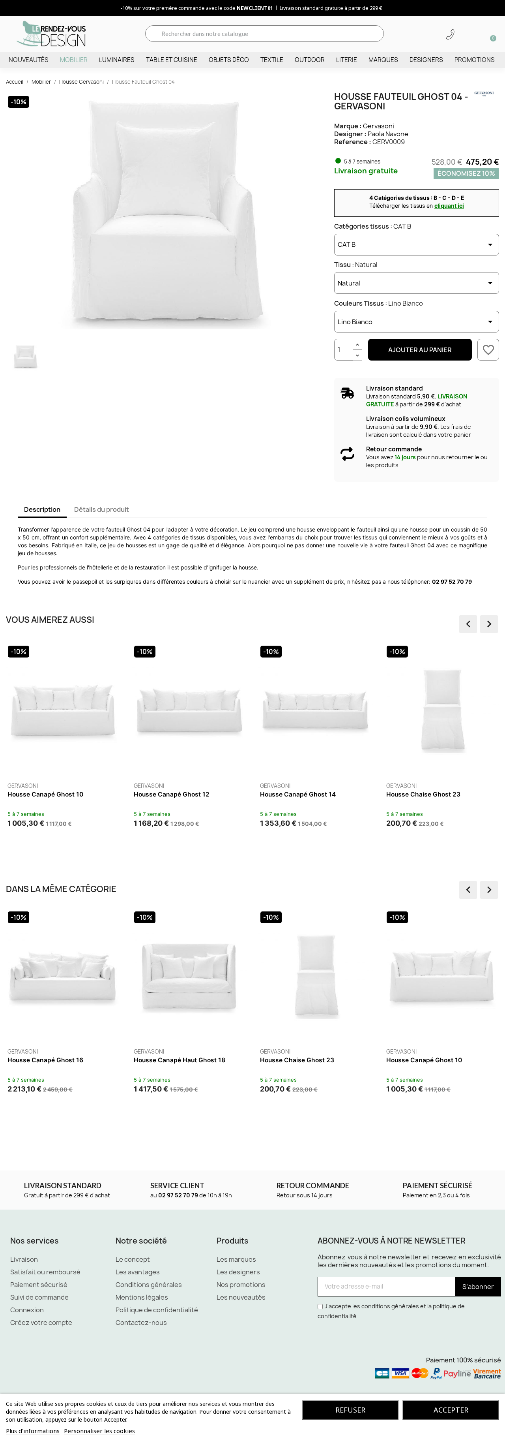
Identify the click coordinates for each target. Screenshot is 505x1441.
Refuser (350, 1410)
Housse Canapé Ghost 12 (171, 794)
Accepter (451, 1410)
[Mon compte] (464, 34)
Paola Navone (388, 134)
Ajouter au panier (420, 350)
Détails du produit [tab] (101, 509)
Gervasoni (378, 126)
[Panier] (490, 33)
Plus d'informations (33, 1431)
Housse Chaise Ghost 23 (423, 794)
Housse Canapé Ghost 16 (45, 1060)
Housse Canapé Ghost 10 (45, 794)
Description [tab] (42, 509)
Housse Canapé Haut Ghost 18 (179, 1060)
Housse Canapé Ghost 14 (298, 794)
